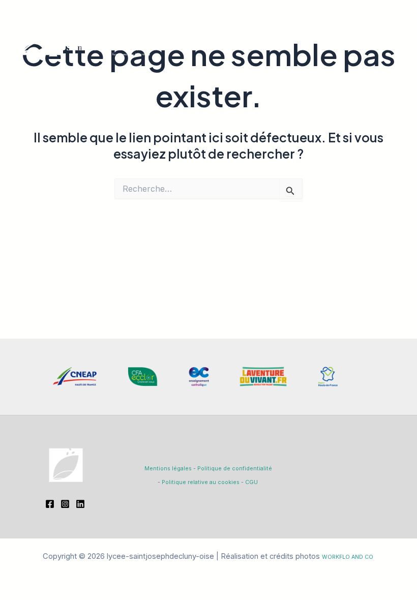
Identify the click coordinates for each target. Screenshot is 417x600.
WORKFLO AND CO (347, 557)
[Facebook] (49, 503)
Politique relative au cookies (201, 482)
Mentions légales (168, 468)
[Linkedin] (80, 503)
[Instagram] (65, 503)
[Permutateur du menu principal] (394, 33)
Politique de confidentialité (234, 468)
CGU (251, 482)
